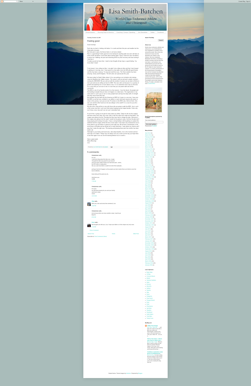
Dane (93, 222)
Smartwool (149, 312)
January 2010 (148, 169)
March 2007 (148, 237)
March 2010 (148, 165)
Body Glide (149, 272)
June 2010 (148, 159)
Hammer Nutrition (151, 280)
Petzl (148, 302)
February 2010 (149, 167)
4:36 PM (94, 205)
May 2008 (147, 209)
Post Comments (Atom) (101, 236)
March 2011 (148, 147)
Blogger (140, 373)
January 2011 (148, 151)
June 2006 (148, 255)
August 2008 (148, 203)
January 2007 (148, 241)
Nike (148, 292)
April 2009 (148, 187)
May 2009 (147, 185)
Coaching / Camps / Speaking (126, 32)
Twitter (152, 32)
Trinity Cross (150, 318)
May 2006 (147, 257)
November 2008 (149, 197)
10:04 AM (94, 196)
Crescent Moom (151, 276)
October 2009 (148, 175)
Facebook (160, 32)
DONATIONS (151, 83)
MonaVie (149, 286)
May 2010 (147, 161)
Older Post (136, 233)
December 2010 (149, 153)
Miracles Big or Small (152, 341)
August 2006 (148, 251)
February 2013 (149, 137)
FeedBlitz (154, 126)
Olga (93, 201)
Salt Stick (149, 308)
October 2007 (148, 223)
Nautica (149, 290)
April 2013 (148, 133)
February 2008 (149, 215)
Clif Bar (149, 274)
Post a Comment (94, 230)
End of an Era (150, 355)
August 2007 (148, 227)
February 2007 (149, 239)
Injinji (148, 282)
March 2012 (148, 139)
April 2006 (148, 259)
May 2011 (147, 143)
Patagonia (149, 296)
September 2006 (149, 249)
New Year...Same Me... (152, 327)
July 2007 (147, 229)
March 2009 (148, 189)
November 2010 (149, 155)
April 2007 (148, 235)
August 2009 (148, 179)
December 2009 (149, 171)
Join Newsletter (142, 32)
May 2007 (147, 233)
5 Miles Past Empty (152, 325)
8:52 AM (94, 217)
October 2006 (148, 247)
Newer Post (91, 233)
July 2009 (147, 181)
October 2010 (148, 157)
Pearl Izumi (150, 298)
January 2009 (148, 193)
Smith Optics (150, 314)
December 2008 (149, 195)
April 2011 (148, 145)
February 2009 (149, 191)
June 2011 (148, 141)
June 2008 (148, 207)
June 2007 (148, 231)
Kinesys (149, 284)
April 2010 (148, 163)
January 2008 (148, 217)
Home (113, 233)
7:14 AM (94, 227)
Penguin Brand (151, 300)
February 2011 (149, 149)
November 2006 (149, 245)
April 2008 (148, 211)
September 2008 (149, 201)
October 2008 (148, 199)
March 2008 (148, 213)
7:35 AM (94, 181)
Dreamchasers (90, 32)
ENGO (148, 278)
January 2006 (148, 265)
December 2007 (149, 219)
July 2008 (147, 205)
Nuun (148, 294)
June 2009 (148, 183)
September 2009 (149, 177)
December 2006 (149, 243)
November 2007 (149, 221)
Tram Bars (149, 316)
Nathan (149, 288)
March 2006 (148, 261)
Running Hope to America (106, 32)
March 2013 (148, 135)
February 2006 (149, 263)
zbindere (128, 373)
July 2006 (147, 253)
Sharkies (149, 310)
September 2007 (149, 225)
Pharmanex (150, 306)
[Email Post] (111, 146)
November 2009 (149, 173)
